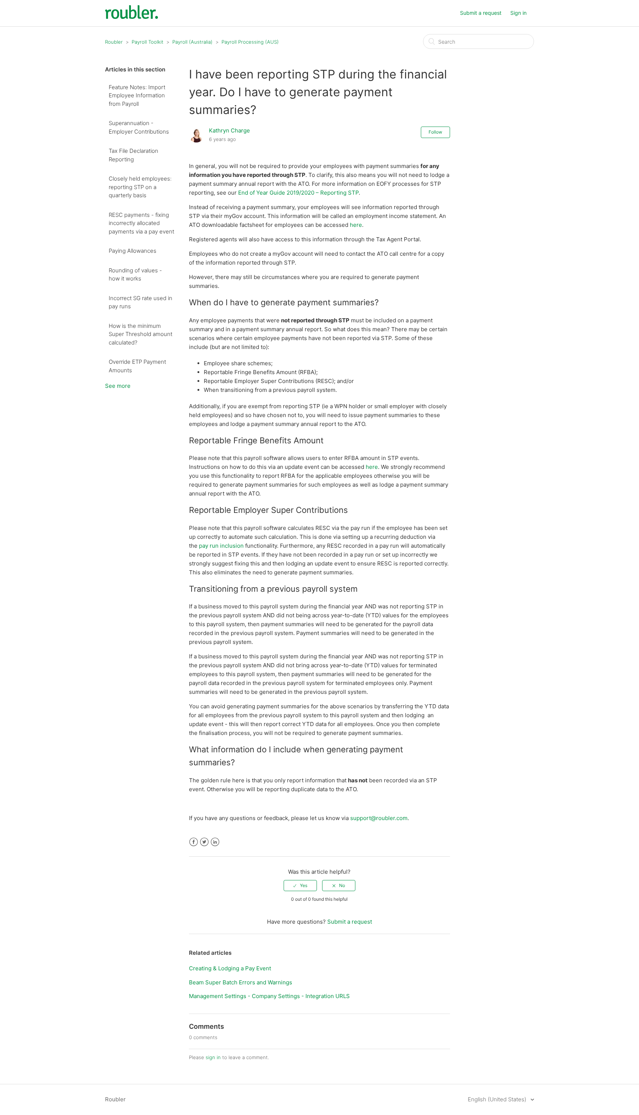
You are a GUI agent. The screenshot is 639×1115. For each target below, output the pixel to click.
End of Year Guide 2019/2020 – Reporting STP (298, 192)
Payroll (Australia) (192, 42)
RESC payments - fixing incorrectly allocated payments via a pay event (141, 223)
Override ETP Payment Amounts (137, 366)
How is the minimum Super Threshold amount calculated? (140, 334)
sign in (213, 1057)
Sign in (518, 13)
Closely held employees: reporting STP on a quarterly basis (140, 187)
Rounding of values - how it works (135, 274)
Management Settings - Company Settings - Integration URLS (269, 996)
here (356, 224)
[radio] (300, 885)
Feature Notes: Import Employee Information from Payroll (137, 95)
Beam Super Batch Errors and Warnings (240, 982)
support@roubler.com (379, 818)
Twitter (204, 842)
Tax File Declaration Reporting (133, 155)
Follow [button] (435, 132)
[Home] (131, 16)
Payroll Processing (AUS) (250, 42)
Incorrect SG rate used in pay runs (140, 302)
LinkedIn (215, 842)
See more (118, 385)
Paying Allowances (132, 250)
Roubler (114, 42)
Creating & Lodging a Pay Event (230, 968)
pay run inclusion (221, 545)
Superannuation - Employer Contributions (139, 127)
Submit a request (480, 13)
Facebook (193, 842)
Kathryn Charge (229, 130)
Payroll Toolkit (147, 42)
